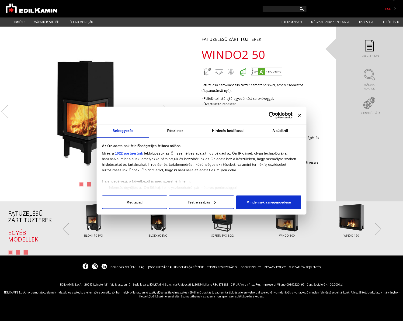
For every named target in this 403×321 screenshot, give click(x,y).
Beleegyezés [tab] (122, 130)
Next (378, 229)
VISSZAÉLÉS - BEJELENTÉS (305, 267)
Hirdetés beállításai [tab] (227, 130)
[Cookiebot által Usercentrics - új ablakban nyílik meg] (272, 115)
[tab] (369, 48)
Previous (4, 111)
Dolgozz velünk (123, 267)
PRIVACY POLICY (275, 267)
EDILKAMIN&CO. (292, 22)
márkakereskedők (46, 22)
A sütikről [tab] (280, 130)
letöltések (391, 22)
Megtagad (134, 202)
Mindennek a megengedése (269, 202)
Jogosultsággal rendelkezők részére (176, 267)
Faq (142, 267)
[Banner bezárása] (299, 115)
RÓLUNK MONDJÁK (80, 22)
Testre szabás (199, 202)
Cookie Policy (250, 267)
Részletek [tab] (175, 130)
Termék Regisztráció (222, 267)
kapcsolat (367, 22)
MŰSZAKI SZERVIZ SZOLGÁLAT (331, 22)
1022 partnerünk (129, 153)
